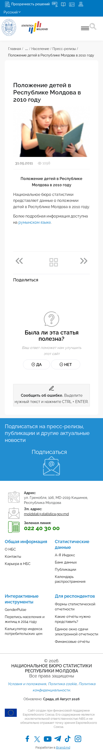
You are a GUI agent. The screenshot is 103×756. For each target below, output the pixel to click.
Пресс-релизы (64, 49)
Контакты (13, 556)
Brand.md (63, 747)
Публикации (65, 569)
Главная (14, 49)
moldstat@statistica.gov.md (46, 514)
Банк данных (66, 562)
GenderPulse (15, 609)
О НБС (10, 549)
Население (40, 49)
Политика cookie (62, 684)
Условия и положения (27, 684)
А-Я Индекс (65, 555)
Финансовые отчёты (72, 641)
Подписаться (49, 451)
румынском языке (34, 222)
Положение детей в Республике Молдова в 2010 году (51, 55)
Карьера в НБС (17, 564)
